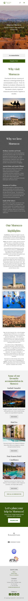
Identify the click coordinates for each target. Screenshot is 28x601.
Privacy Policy (14, 573)
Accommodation (14, 55)
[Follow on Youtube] (18, 594)
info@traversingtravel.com (14, 587)
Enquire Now (14, 61)
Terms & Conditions (14, 575)
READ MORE (14, 416)
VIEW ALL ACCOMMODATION (14, 494)
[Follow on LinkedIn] (15, 594)
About (14, 571)
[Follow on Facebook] (10, 594)
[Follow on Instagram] (13, 594)
